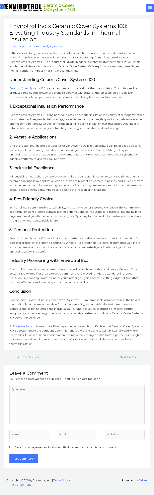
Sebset (143, 480)
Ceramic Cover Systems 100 (27, 88)
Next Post (128, 357)
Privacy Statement (19, 484)
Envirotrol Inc (21, 326)
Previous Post (28, 357)
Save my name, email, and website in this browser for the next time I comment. (66, 447)
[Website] (125, 435)
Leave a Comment (21, 46)
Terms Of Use (61, 480)
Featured (41, 46)
